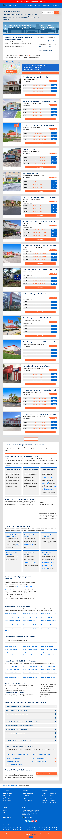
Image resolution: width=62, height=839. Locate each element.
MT (10, 829)
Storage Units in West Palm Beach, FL (12, 621)
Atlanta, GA (52, 798)
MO (6, 829)
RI (44, 829)
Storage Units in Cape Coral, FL (12, 654)
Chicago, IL (44, 795)
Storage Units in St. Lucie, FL (11, 646)
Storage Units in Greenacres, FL (30, 617)
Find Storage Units (6, 795)
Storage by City (6, 797)
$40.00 (55, 85)
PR (42, 829)
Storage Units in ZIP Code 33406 (30, 672)
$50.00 (55, 88)
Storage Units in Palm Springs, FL (12, 617)
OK (35, 829)
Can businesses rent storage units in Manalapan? (17, 729)
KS (42, 827)
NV (27, 829)
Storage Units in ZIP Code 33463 (12, 672)
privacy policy (33, 834)
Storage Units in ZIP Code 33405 (12, 674)
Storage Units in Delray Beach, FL (48, 617)
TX (54, 829)
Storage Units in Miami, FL (28, 643)
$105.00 (54, 160)
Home (4, 785)
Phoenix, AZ (44, 798)
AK (3, 827)
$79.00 (55, 157)
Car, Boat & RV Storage (27, 800)
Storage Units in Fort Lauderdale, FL (49, 649)
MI (56, 827)
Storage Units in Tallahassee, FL (30, 649)
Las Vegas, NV (44, 800)
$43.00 (55, 422)
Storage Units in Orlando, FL (47, 646)
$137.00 (54, 232)
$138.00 (54, 235)
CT (18, 827)
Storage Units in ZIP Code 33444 (12, 677)
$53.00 (55, 380)
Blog (53, 5)
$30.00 (55, 326)
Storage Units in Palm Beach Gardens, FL (11, 629)
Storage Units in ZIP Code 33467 (48, 677)
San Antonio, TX (45, 803)
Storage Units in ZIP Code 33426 (30, 666)
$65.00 (55, 277)
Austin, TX (52, 803)
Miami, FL (43, 797)
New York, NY (53, 793)
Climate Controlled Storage (27, 793)
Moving (4, 814)
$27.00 (55, 304)
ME (54, 827)
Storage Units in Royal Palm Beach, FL (48, 621)
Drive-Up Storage (25, 795)
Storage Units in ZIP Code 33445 (30, 677)
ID (34, 827)
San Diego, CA (53, 802)
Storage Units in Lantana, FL (11, 613)
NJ (22, 829)
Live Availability (27, 27)
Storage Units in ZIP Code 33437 (30, 674)
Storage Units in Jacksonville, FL (12, 643)
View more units (40, 94)
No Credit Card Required (47, 25)
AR (8, 827)
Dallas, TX (52, 795)
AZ (10, 827)
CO (15, 827)
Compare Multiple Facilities (13, 25)
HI (29, 827)
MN (3, 829)
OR (37, 829)
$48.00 (55, 253)
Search (57, 12)
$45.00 (55, 187)
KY (44, 827)
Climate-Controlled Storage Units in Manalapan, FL (47, 477)
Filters (41, 72)
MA (49, 827)
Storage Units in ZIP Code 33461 (48, 669)
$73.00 (55, 115)
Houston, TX (52, 797)
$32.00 (55, 328)
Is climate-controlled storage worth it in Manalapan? (17, 714)
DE (22, 827)
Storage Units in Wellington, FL (12, 624)
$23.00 (55, 401)
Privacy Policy (6, 815)
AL (5, 827)
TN (51, 829)
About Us (57, 5)
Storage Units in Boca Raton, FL (30, 620)
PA (39, 829)
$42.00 (55, 374)
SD (49, 829)
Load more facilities (31, 439)
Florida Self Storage (12, 785)
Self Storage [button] (37, 5)
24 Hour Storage (25, 797)
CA (13, 827)
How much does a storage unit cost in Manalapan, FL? (18, 706)
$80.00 (55, 211)
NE (17, 829)
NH (20, 829)
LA (46, 827)
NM (25, 829)
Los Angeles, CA (45, 793)
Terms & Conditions (7, 817)
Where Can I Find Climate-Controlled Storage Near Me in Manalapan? (21, 721)
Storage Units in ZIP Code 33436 (30, 669)
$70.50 (55, 112)
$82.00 (55, 280)
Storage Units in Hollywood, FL (30, 654)
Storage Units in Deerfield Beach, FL (49, 624)
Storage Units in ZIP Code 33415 (48, 674)
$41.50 (55, 184)
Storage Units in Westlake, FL (29, 628)
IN (39, 827)
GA (27, 827)
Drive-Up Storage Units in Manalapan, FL (25, 586)
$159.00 (54, 163)
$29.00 (55, 307)
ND (15, 829)
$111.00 (54, 283)
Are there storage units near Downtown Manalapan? (17, 736)
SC (47, 829)
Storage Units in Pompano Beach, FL (49, 628)
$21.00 (55, 350)
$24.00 (55, 133)
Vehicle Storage (25, 798)
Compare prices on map (12, 71)
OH (32, 829)
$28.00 (55, 136)
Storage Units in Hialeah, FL (11, 649)
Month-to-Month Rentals (12, 27)
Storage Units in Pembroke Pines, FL (49, 652)
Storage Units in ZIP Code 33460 (12, 669)
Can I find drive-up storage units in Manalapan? (16, 717)
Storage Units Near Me (28, 5)
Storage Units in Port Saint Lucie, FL (13, 652)
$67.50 (55, 109)
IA (32, 827)
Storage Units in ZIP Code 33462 (12, 666)
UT (56, 829)
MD (52, 827)
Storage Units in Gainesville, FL (48, 654)
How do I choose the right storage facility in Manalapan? (18, 740)
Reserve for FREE (28, 25)
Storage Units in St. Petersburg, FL (30, 646)
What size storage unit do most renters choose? (16, 710)
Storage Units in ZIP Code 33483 (48, 672)
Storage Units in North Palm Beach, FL (30, 625)
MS (8, 829)
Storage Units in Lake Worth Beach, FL (31, 614)
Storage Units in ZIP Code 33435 (48, 666)
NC (13, 829)
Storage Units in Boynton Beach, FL (49, 613)
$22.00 (55, 353)
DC (20, 827)
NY (30, 829)
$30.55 (55, 181)
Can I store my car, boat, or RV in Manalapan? (16, 733)
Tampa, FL (44, 802)
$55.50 (55, 205)
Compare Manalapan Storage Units (46, 774)
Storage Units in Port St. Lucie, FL (30, 652)
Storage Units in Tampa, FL (47, 643)
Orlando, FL (52, 800)
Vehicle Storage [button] (46, 5)
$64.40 (55, 259)
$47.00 (55, 377)
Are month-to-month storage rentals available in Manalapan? (19, 725)
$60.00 (55, 208)
